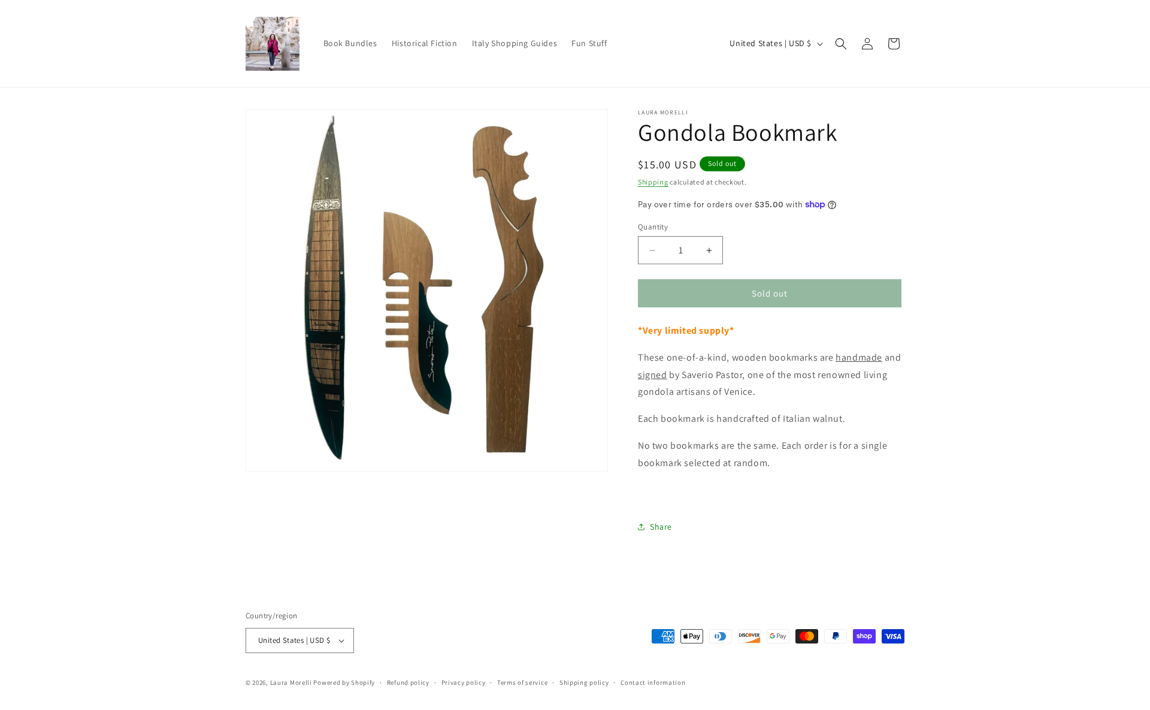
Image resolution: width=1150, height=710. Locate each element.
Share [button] (661, 526)
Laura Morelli (291, 682)
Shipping (653, 181)
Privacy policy (463, 682)
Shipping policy (584, 682)
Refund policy (408, 682)
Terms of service (522, 682)
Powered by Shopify (344, 682)
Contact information (653, 682)
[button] (841, 44)
